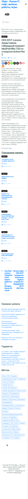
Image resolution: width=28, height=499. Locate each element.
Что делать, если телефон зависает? (8, 160)
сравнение (5, 423)
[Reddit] (8, 63)
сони (16, 420)
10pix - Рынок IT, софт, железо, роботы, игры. (10, 4)
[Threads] (14, 63)
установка (5, 426)
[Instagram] (20, 63)
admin (5, 163)
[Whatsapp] (11, 63)
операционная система (9, 379)
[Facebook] (3, 63)
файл (18, 429)
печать (4, 382)
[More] (3, 66)
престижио (5, 396)
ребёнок (4, 408)
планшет (11, 382)
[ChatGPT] (17, 63)
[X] (6, 63)
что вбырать (6, 438)
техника (22, 423)
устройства (13, 426)
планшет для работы (8, 390)
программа (21, 399)
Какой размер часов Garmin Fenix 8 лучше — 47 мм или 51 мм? (7, 217)
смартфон (13, 417)
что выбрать (15, 438)
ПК (8, 376)
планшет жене (21, 390)
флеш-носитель (7, 432)
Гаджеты (4, 36)
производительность (8, 405)
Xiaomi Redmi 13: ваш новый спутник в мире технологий (8, 236)
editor (5, 58)
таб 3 (16, 423)
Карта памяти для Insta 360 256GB (7, 254)
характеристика (7, 435)
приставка (12, 399)
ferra (10, 148)
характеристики (19, 435)
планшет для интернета (9, 388)
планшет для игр (7, 385)
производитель (7, 402)
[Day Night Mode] (5, 14)
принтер (4, 399)
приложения (15, 396)
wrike (3, 376)
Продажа (14, 376)
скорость (5, 417)
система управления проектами (12, 414)
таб (12, 423)
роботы (11, 408)
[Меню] (26, 4)
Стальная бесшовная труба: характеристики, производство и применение (12, 332)
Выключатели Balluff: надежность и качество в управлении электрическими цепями (13, 316)
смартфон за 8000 (7, 420)
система (5, 411)
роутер (18, 408)
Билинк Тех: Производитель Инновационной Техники (6, 196)
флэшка (16, 432)
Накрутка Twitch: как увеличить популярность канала (12, 338)
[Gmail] (23, 63)
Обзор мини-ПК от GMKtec (10, 353)
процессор (20, 405)
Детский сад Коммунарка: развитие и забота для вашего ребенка (13, 310)
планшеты (5, 393)
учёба (13, 429)
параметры (21, 379)
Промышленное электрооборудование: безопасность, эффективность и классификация (12, 324)
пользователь (14, 393)
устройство (5, 429)
